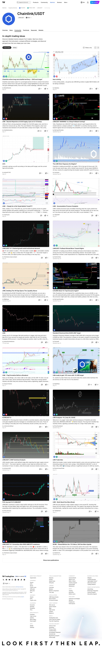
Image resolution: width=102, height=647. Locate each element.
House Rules (72, 584)
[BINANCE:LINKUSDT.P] (4, 330)
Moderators (71, 586)
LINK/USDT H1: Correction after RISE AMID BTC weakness (21, 544)
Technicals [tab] (26, 30)
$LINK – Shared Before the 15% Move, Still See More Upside (72, 544)
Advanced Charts (92, 582)
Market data (52, 581)
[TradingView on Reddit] (24, 580)
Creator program (73, 582)
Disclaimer (51, 627)
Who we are (52, 605)
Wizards (71, 600)
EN (84, 2)
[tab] (6, 47)
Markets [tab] (41, 30)
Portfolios (32, 614)
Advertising (90, 589)
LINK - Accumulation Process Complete (65, 206)
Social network (72, 577)
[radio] (95, 47)
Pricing (50, 579)
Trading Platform (92, 584)
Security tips (52, 634)
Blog (50, 608)
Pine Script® (33, 621)
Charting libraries (92, 579)
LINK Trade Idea (58, 460)
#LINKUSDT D (6, 417)
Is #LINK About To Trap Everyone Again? (66, 290)
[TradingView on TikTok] (21, 580)
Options (32, 617)
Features (51, 577)
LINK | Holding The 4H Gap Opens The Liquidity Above (19, 290)
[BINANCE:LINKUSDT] (54, 76)
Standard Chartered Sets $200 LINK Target (67, 333)
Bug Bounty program (54, 635)
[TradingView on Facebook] (6, 580)
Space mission (52, 606)
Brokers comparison (54, 590)
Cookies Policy (52, 630)
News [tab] (11, 30)
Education (71, 592)
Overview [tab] (5, 30)
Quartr (22, 596)
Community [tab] (17, 30)
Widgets (90, 577)
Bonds (31, 585)
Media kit (51, 613)
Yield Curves (33, 616)
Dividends (32, 608)
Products (35, 2)
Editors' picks (72, 594)
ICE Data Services (19, 586)
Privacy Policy (52, 629)
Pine (31, 592)
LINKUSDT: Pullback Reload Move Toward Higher (68, 248)
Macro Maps (33, 619)
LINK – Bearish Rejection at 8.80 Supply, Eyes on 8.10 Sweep (22, 121)
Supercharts (33, 577)
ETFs (31, 584)
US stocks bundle (53, 600)
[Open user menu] (87, 2)
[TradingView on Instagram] (12, 580)
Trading (71, 590)
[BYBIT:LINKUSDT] (4, 76)
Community (44, 2)
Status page (52, 637)
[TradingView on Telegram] (18, 580)
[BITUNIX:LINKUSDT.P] (4, 119)
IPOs (31, 609)
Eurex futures (52, 598)
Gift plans (51, 582)
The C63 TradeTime (54, 621)
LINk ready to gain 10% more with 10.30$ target (68, 375)
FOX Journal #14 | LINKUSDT (11, 502)
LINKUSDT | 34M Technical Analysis (13, 460)
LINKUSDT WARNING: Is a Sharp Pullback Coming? (69, 121)
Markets (52, 2)
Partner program (92, 592)
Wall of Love (72, 579)
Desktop (32, 627)
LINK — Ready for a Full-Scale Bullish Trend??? (17, 206)
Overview (51, 587)
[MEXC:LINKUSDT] (4, 245)
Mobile (31, 625)
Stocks (31, 582)
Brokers (59, 2)
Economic (32, 605)
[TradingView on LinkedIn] (15, 580)
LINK (3, 333)
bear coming (57, 79)
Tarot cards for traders (54, 619)
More (65, 2)
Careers (51, 611)
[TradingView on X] (3, 580)
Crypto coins (33, 587)
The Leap (51, 592)
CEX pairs (32, 589)
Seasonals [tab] (34, 30)
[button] (39, 2)
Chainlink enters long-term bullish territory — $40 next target (22, 79)
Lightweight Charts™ (92, 581)
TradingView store (53, 617)
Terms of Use (52, 625)
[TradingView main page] (3, 2)
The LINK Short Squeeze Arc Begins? (65, 164)
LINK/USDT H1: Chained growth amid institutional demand (21, 248)
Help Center (52, 609)
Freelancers (72, 602)
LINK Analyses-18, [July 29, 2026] (64, 417)
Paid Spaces (72, 603)
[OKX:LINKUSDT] (54, 499)
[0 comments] (41, 215)
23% (3, 164)
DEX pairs (32, 590)
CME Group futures (53, 597)
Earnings (32, 606)
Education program (92, 594)
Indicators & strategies (74, 598)
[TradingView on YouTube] (9, 580)
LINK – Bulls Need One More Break (64, 502)
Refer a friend (72, 581)
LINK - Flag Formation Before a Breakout (15, 375)
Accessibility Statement (55, 632)
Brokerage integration (93, 590)
